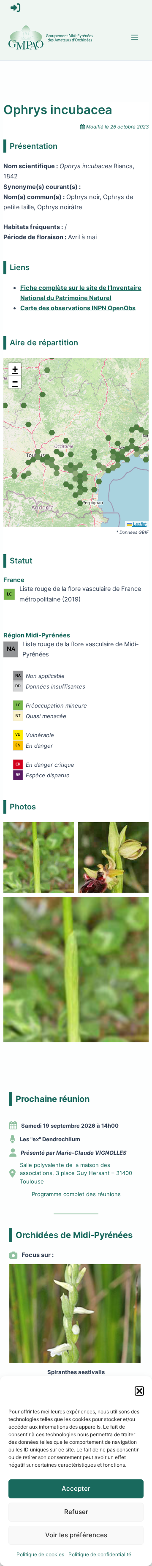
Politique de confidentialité (99, 1554)
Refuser (76, 1512)
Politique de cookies (40, 1554)
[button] (139, 1391)
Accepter (76, 1488)
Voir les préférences (76, 1535)
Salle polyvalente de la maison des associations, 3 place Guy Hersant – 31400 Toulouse (76, 1173)
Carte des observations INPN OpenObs (78, 308)
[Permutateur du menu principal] (135, 37)
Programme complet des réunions (76, 1194)
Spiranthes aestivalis (76, 1372)
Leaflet (139, 523)
